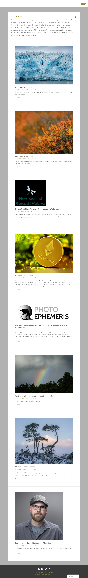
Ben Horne (17, 548)
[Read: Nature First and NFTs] (44, 253)
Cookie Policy (51, 574)
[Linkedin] (48, 569)
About (73, 3)
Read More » (18, 97)
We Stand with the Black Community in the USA (34, 396)
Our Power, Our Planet (24, 87)
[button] (83, 4)
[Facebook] (39, 569)
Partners (17, 211)
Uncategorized (18, 89)
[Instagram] (42, 569)
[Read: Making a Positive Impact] (44, 441)
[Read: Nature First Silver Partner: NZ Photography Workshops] (30, 193)
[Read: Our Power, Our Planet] (44, 65)
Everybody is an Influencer (25, 156)
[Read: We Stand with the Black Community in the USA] (44, 374)
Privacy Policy (44, 574)
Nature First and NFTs (24, 276)
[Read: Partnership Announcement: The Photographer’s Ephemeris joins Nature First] (43, 312)
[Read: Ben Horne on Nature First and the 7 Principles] (39, 516)
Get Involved (65, 3)
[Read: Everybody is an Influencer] (44, 132)
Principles (46, 3)
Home (40, 3)
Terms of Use (36, 574)
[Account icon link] (78, 3)
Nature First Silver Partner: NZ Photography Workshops (37, 209)
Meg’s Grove (64, 473)
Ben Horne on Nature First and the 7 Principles (33, 543)
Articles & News (56, 3)
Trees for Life (53, 473)
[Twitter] (45, 569)
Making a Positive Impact (25, 467)
